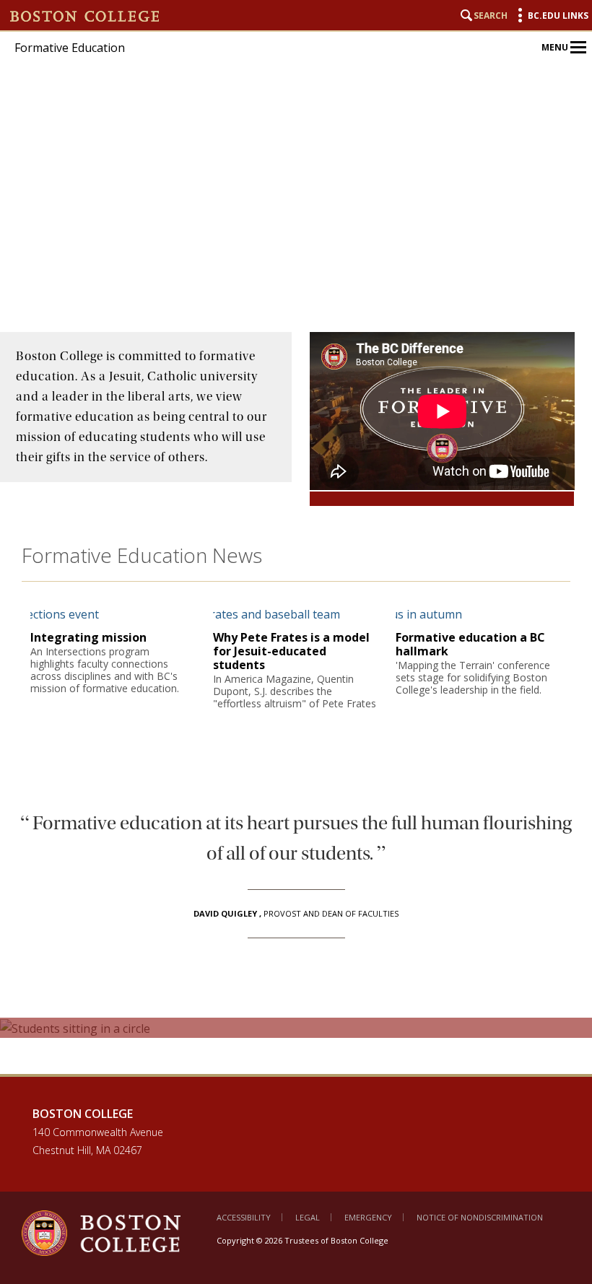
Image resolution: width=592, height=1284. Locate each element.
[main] (296, 703)
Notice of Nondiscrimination (480, 1217)
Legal (307, 1217)
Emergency (368, 1217)
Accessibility (244, 1217)
